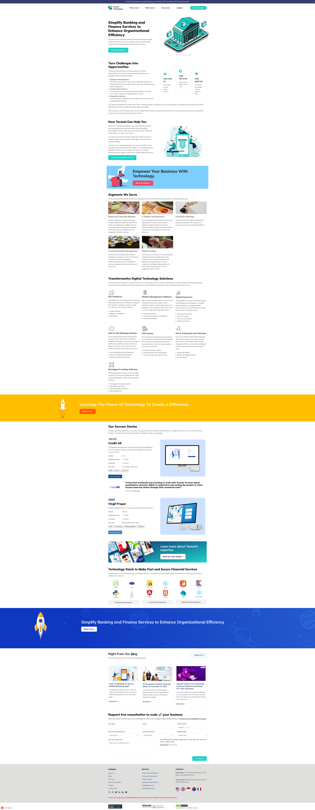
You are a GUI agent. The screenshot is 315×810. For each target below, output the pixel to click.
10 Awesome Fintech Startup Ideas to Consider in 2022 (157, 685)
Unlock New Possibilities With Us (122, 157)
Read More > (113, 701)
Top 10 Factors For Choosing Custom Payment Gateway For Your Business (190, 686)
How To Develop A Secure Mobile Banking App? (121, 684)
